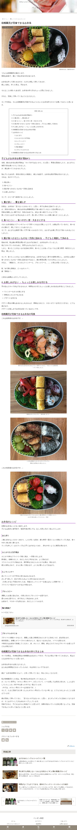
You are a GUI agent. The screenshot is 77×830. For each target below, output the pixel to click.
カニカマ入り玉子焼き (23, 138)
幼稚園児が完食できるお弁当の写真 (24, 129)
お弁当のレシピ (18, 132)
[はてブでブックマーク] (10, 730)
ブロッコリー (20, 144)
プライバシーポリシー (13, 824)
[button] (71, 583)
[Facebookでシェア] (6, 730)
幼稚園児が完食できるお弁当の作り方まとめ (27, 152)
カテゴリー (38, 821)
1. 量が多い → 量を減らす (21, 118)
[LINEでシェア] (14, 730)
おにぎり (19, 135)
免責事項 (38, 824)
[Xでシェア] (3, 730)
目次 (35, 111)
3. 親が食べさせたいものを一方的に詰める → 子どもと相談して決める (35, 124)
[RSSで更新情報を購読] (7, 740)
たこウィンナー (21, 141)
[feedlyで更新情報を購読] (3, 740)
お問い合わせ (64, 824)
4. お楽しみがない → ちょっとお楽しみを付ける (28, 126)
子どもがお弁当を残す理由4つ (22, 115)
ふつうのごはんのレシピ (10, 722)
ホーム (13, 821)
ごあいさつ (63, 821)
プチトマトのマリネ (22, 150)
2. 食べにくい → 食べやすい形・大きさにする (27, 121)
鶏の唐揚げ (19, 147)
